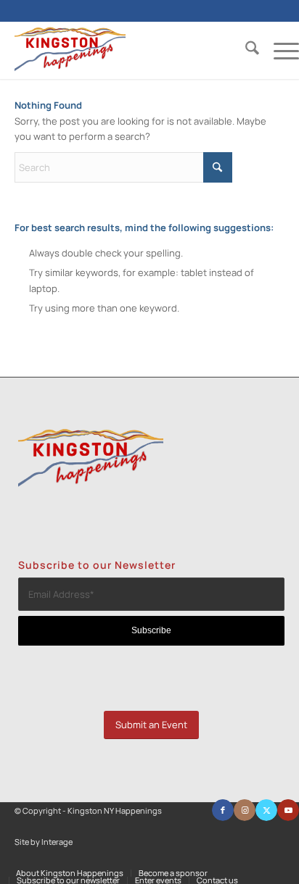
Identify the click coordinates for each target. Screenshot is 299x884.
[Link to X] (266, 810)
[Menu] (279, 50)
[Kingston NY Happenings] (128, 50)
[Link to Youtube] (288, 810)
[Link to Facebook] (223, 810)
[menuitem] (245, 50)
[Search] (245, 50)
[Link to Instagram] (244, 810)
